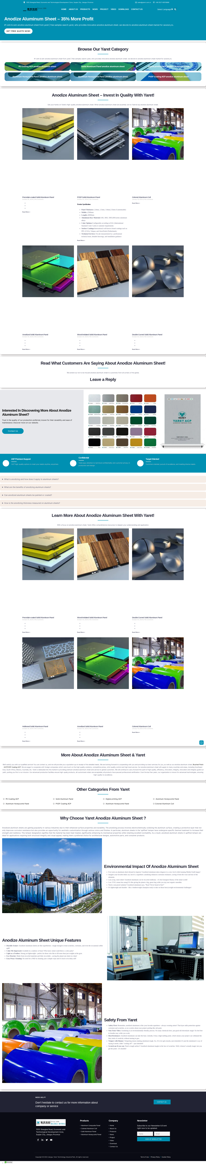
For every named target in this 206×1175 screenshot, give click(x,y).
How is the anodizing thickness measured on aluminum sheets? (32, 503)
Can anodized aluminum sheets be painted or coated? (28, 495)
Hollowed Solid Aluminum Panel (35, 726)
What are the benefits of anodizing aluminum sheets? (27, 487)
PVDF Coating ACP (14, 767)
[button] (175, 9)
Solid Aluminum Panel (64, 799)
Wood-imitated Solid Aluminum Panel (92, 335)
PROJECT (104, 9)
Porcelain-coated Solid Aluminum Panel (38, 197)
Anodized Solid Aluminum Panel (35, 335)
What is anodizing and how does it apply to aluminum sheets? (31, 479)
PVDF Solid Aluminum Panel (88, 197)
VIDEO (113, 9)
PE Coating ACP (12, 799)
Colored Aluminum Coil (141, 197)
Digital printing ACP (114, 799)
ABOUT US (73, 9)
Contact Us (13, 431)
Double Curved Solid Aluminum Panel (147, 335)
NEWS (95, 9)
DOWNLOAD (123, 9)
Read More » (26, 212)
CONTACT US (137, 9)
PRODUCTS (85, 9)
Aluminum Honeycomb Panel (167, 799)
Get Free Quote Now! (18, 31)
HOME (63, 9)
